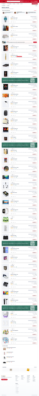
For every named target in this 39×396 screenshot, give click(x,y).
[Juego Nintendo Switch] (5, 160)
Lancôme (12, 313)
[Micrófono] (5, 284)
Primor (36, 313)
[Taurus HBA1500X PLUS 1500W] (5, 185)
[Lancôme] (5, 314)
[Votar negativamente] (11, 16)
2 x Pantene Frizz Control (14, 55)
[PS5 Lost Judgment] (5, 138)
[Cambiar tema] (31, 1)
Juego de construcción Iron (14, 72)
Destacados (4, 5)
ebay (36, 291)
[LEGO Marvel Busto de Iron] (5, 87)
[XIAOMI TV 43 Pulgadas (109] (5, 202)
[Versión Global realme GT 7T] (5, 48)
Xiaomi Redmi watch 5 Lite (14, 209)
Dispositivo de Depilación (14, 102)
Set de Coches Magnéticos (14, 330)
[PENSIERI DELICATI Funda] (5, 36)
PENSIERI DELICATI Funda (14, 35)
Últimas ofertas (17, 376)
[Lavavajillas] (5, 267)
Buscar (22, 1)
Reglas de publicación (34, 381)
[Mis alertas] (33, 1)
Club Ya (28, 380)
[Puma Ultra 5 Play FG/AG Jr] (5, 65)
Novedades (28, 381)
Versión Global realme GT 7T (15, 46)
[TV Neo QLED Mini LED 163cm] (5, 95)
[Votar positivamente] (14, 16)
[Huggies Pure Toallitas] (5, 340)
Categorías (4, 3)
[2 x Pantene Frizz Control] (5, 56)
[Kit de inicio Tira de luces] (5, 258)
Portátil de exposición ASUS (14, 291)
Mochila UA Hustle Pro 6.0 (14, 111)
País (24, 1)
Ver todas (35, 10)
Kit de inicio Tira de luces (14, 257)
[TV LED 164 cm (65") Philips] (5, 177)
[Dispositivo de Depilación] (5, 104)
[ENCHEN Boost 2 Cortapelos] (5, 301)
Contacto (22, 379)
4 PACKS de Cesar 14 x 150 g (14, 167)
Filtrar (36, 5)
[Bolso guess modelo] (5, 237)
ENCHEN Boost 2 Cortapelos (14, 300)
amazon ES (35, 55)
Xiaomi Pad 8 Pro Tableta (14, 26)
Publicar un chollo (4, 379)
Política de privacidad (34, 377)
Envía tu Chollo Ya (35, 3)
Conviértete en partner (23, 378)
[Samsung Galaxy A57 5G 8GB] (5, 250)
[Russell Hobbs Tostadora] (5, 121)
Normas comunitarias (28, 379)
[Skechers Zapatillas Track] (5, 275)
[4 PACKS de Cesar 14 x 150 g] (5, 168)
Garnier (12, 218)
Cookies (34, 378)
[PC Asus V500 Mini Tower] (5, 228)
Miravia (36, 274)
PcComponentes (35, 248)
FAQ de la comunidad (28, 377)
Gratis (21, 3)
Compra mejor (9, 3)
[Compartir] (13, 22)
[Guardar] (15, 22)
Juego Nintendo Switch (14, 158)
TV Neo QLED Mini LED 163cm (14, 94)
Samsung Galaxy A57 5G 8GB (15, 248)
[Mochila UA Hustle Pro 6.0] (5, 112)
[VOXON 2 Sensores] (5, 323)
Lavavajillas (12, 265)
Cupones (14, 3)
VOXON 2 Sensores (13, 321)
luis (36, 27)
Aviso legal (34, 379)
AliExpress (36, 26)
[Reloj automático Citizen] (5, 19)
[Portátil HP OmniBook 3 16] (5, 130)
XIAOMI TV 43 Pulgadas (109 (14, 201)
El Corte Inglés (35, 72)
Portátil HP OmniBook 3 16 (14, 128)
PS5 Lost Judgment (13, 137)
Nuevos (8, 5)
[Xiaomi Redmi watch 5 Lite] (5, 211)
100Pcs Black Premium (14, 192)
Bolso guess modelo (13, 235)
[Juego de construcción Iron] (5, 74)
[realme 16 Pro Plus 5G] (5, 151)
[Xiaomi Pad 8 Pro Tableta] (5, 28)
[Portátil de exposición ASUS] (5, 293)
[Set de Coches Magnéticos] (5, 331)
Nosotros (22, 376)
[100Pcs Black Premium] (5, 194)
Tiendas (18, 3)
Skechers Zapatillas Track (14, 274)
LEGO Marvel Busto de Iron (14, 85)
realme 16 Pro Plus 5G (14, 150)
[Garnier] (5, 219)
